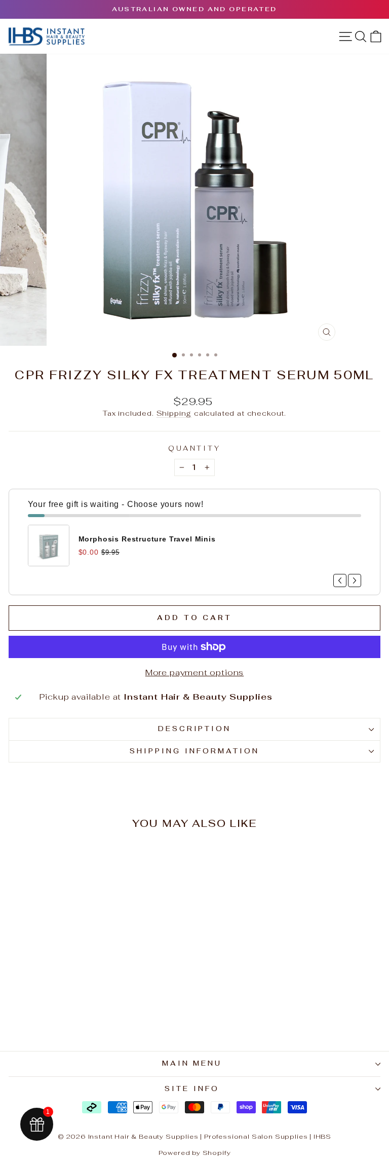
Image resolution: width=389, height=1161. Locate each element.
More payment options (194, 672)
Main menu (192, 1063)
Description (194, 728)
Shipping (174, 413)
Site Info (192, 1088)
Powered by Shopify (195, 1152)
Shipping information (194, 751)
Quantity (194, 448)
